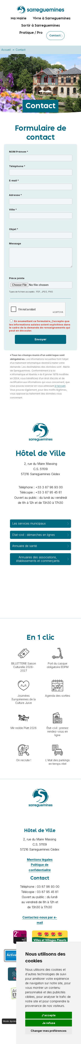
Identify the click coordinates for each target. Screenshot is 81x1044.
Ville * (13, 209)
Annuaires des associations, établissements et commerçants (38, 559)
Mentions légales (40, 859)
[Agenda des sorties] (57, 678)
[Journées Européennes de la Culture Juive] (23, 678)
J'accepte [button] (49, 1015)
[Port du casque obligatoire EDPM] (57, 646)
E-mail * (14, 180)
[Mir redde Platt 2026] (23, 710)
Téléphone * (17, 166)
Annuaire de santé (24, 546)
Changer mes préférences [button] (48, 1030)
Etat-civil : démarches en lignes (33, 535)
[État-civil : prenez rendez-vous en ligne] (57, 710)
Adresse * (15, 194)
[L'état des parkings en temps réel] (57, 742)
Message (15, 243)
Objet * (13, 229)
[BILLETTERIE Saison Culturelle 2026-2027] (23, 646)
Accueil (6, 49)
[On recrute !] (23, 742)
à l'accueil (60, 385)
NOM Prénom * (18, 151)
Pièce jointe (31, 285)
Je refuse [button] (48, 1023)
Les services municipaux (29, 523)
